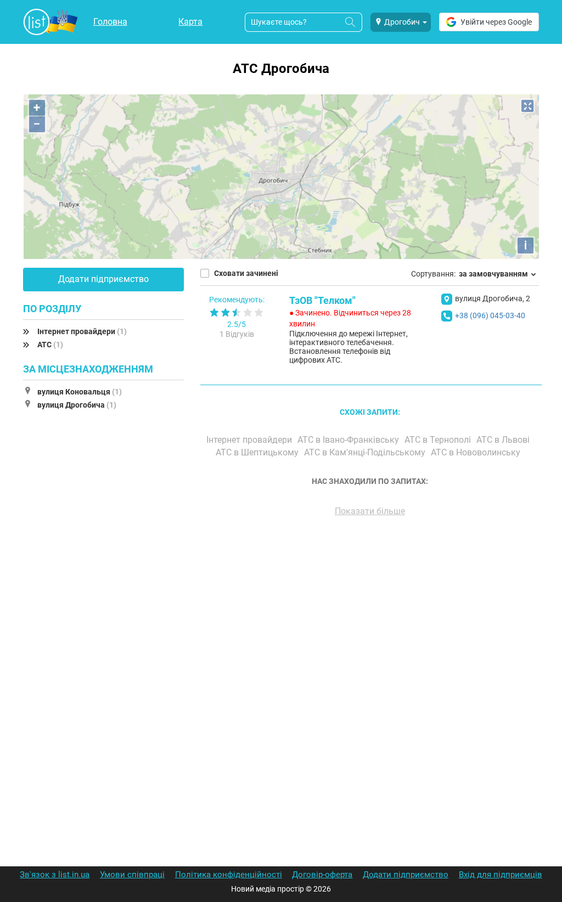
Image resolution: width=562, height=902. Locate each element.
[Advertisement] (369, 649)
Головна (110, 21)
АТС (50, 344)
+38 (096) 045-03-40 (490, 315)
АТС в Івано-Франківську (349, 440)
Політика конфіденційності (228, 875)
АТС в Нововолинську (476, 452)
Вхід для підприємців (500, 875)
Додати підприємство (103, 279)
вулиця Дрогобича (76, 405)
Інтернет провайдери (82, 331)
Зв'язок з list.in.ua (54, 875)
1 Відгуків (237, 334)
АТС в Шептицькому (258, 452)
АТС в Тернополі (438, 440)
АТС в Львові (504, 440)
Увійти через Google (496, 22)
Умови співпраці (132, 875)
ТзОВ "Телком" (322, 300)
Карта (190, 21)
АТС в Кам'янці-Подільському (366, 452)
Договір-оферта (322, 875)
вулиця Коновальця (79, 391)
